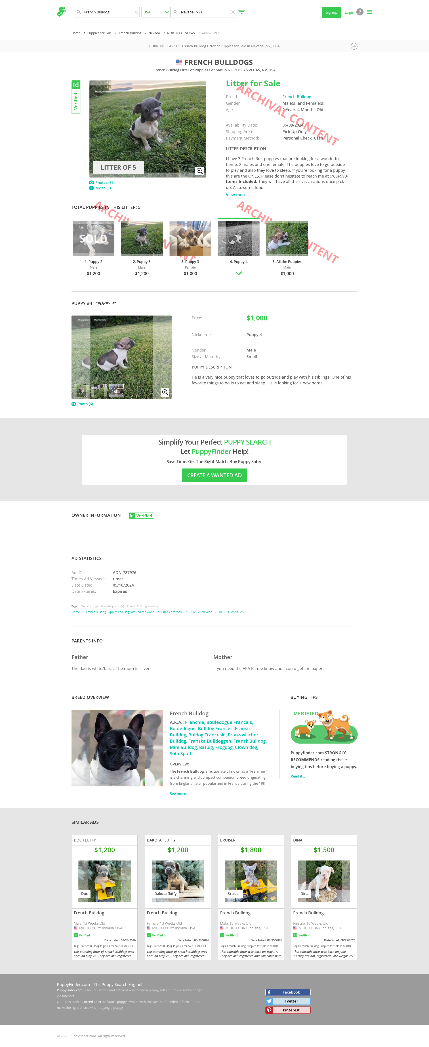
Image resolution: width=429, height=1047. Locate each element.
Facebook (291, 992)
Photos (105, 182)
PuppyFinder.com (73, 984)
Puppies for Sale (99, 33)
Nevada (154, 33)
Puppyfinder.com (69, 990)
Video (103, 188)
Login (349, 12)
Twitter (291, 1001)
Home (76, 33)
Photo (85, 403)
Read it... (298, 776)
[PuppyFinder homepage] (61, 12)
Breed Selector (95, 1002)
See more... (179, 793)
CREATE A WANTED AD (214, 475)
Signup (331, 12)
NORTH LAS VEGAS (181, 33)
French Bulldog (130, 33)
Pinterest (291, 1010)
